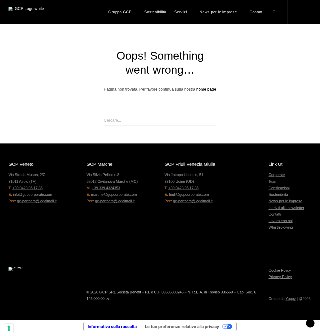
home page (206, 89)
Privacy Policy (280, 277)
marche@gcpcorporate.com (114, 194)
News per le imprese (218, 12)
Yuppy (291, 298)
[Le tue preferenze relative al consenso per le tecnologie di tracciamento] (9, 328)
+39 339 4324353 (106, 188)
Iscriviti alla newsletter (286, 208)
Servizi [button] (180, 12)
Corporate (276, 175)
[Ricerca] (160, 120)
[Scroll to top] (310, 323)
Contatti (257, 12)
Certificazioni (279, 188)
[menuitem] (122, 12)
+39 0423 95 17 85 (27, 188)
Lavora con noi (280, 221)
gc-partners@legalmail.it (36, 201)
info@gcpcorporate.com (32, 194)
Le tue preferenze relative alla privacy (182, 326)
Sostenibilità (155, 12)
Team (273, 181)
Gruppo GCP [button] (120, 12)
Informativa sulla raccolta (112, 326)
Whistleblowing (280, 227)
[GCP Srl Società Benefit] (27, 12)
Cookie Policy (279, 270)
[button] (299, 12)
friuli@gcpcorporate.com (189, 194)
